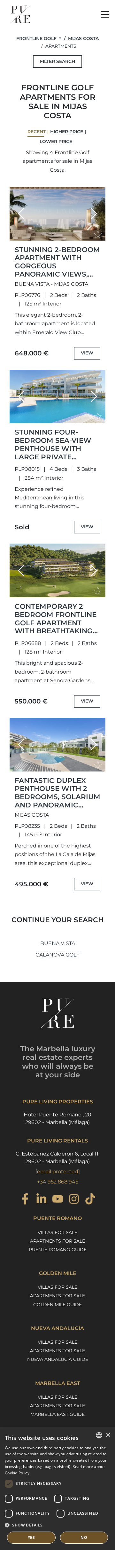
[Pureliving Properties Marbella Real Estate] (20, 14)
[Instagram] (74, 1199)
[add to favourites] (98, 235)
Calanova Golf (57, 955)
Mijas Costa (83, 38)
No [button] (83, 1537)
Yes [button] (31, 1537)
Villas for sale (57, 1232)
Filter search (57, 61)
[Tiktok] (90, 1199)
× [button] (107, 1435)
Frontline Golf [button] (37, 38)
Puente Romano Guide (58, 1249)
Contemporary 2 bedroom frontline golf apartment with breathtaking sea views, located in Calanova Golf (55, 626)
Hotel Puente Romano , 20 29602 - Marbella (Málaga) (57, 1118)
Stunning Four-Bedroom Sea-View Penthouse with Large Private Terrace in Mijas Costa (53, 452)
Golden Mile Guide (57, 1304)
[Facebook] (25, 1199)
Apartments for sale (57, 1241)
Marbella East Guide (57, 1414)
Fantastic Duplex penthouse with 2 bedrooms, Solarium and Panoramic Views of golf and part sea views (57, 801)
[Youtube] (57, 1199)
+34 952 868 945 (57, 1182)
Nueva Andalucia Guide (57, 1359)
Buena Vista (57, 943)
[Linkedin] (41, 1199)
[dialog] (57, 1488)
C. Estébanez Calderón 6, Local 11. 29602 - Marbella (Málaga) (57, 1157)
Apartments (60, 46)
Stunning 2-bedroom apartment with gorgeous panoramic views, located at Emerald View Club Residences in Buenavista (57, 278)
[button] (21, 213)
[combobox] (99, 1435)
